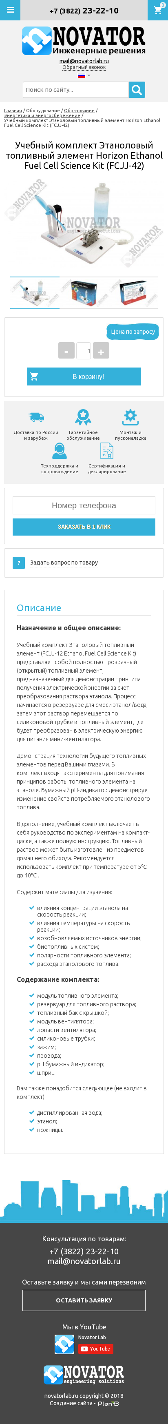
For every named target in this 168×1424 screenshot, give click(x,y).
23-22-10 (84, 10)
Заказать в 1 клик (84, 527)
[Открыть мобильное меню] (10, 10)
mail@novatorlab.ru (84, 61)
